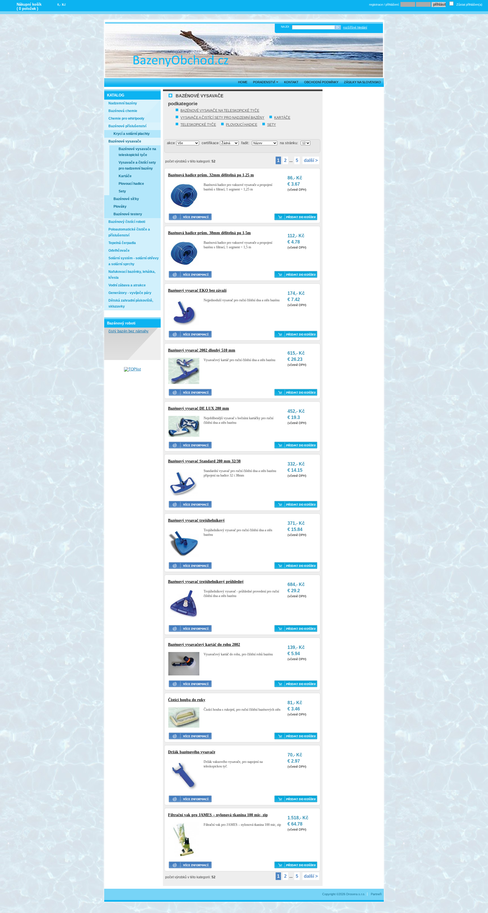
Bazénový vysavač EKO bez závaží (197, 290)
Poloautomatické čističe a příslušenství (129, 232)
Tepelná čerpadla (122, 243)
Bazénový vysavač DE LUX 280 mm (198, 408)
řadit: (245, 143)
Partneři (376, 894)
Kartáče (282, 118)
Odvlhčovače (119, 251)
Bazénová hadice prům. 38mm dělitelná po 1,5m (209, 233)
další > (311, 160)
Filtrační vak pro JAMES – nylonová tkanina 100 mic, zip (218, 815)
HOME (242, 82)
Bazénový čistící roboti (126, 222)
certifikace (210, 143)
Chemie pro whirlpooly (126, 118)
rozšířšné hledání (355, 27)
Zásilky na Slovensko (362, 82)
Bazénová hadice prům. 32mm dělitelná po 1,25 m (211, 175)
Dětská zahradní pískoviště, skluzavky (130, 303)
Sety (271, 125)
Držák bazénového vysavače (191, 752)
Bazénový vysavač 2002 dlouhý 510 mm (201, 350)
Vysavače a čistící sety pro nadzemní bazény (222, 118)
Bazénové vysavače (124, 141)
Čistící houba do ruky (186, 700)
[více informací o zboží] (190, 217)
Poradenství (264, 82)
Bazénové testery (128, 214)
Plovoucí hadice (241, 125)
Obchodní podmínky (321, 82)
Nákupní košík (29, 4)
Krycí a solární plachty (132, 134)
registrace (376, 4)
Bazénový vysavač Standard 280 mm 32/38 (204, 461)
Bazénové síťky (126, 199)
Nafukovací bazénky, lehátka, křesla (131, 275)
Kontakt (291, 82)
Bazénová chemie (122, 111)
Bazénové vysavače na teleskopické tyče (219, 111)
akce (171, 143)
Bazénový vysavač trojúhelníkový (196, 520)
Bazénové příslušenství (127, 126)
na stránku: (289, 143)
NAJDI (285, 26)
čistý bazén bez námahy (128, 331)
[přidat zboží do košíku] (296, 217)
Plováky (120, 207)
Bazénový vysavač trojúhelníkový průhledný (206, 582)
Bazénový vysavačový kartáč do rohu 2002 (204, 644)
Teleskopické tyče (198, 125)
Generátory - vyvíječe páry (129, 293)
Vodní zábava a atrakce (127, 285)
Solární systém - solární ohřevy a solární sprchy (133, 261)
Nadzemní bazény (122, 103)
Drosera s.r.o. (355, 894)
